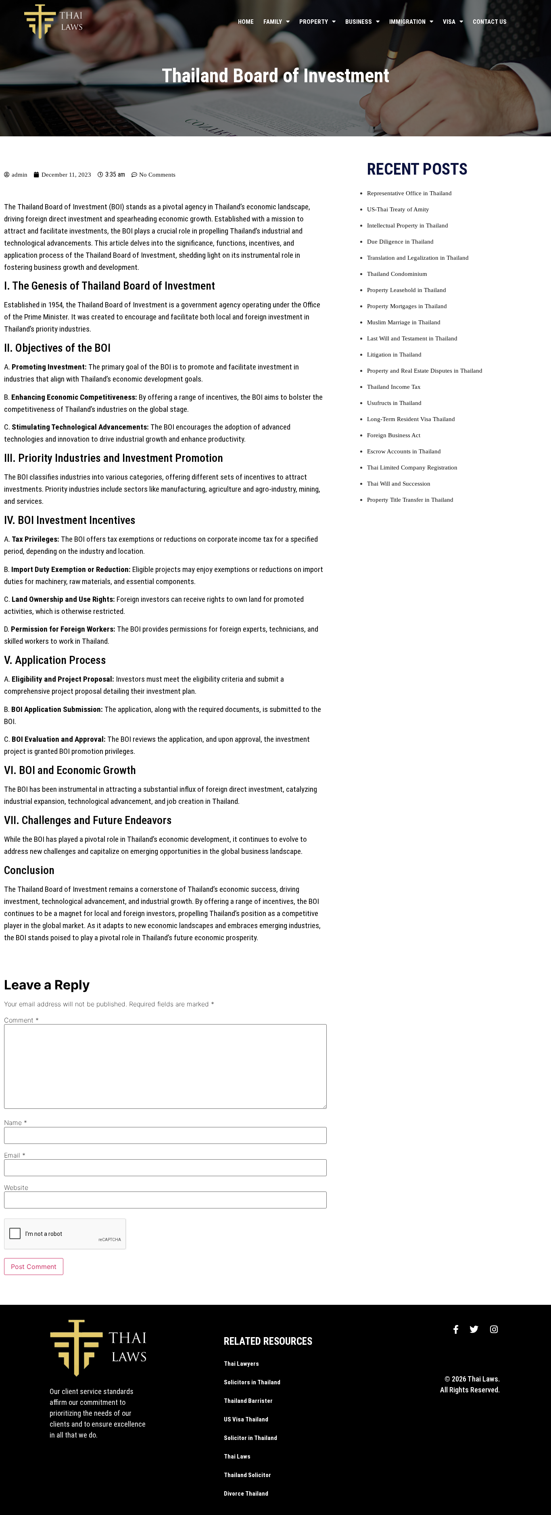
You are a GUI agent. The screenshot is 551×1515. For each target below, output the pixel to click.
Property (313, 21)
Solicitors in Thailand (252, 1382)
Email (14, 1155)
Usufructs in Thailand (394, 403)
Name (15, 1122)
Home (246, 21)
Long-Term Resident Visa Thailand (411, 419)
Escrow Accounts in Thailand (404, 451)
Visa (449, 21)
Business (358, 21)
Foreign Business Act (393, 435)
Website (16, 1187)
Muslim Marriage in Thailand (403, 322)
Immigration (407, 21)
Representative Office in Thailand (409, 193)
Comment (21, 1020)
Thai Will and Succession (398, 483)
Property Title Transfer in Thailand (410, 500)
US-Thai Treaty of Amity (398, 209)
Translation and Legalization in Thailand (418, 258)
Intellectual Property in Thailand (407, 225)
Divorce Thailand (246, 1493)
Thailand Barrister (248, 1400)
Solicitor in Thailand (250, 1438)
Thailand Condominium (397, 274)
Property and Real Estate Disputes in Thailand (424, 370)
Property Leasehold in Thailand (406, 290)
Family (272, 21)
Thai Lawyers (241, 1363)
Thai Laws (237, 1456)
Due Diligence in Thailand (400, 241)
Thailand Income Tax (394, 387)
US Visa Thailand (246, 1419)
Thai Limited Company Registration (412, 467)
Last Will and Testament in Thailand (412, 338)
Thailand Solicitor (247, 1475)
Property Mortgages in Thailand (407, 306)
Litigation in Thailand (394, 354)
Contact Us (490, 21)
